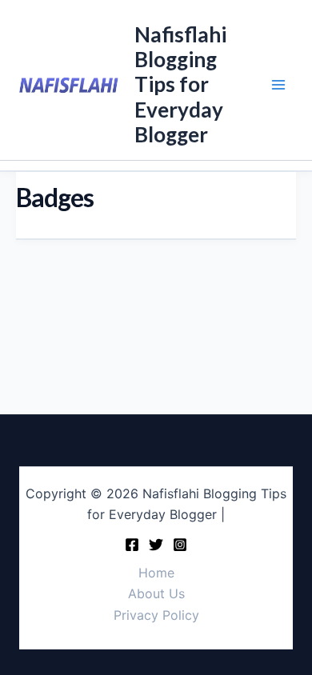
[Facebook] (132, 544)
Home (156, 573)
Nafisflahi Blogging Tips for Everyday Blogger (180, 84)
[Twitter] (156, 544)
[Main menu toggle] (278, 84)
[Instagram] (180, 544)
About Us (156, 593)
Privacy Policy (156, 615)
